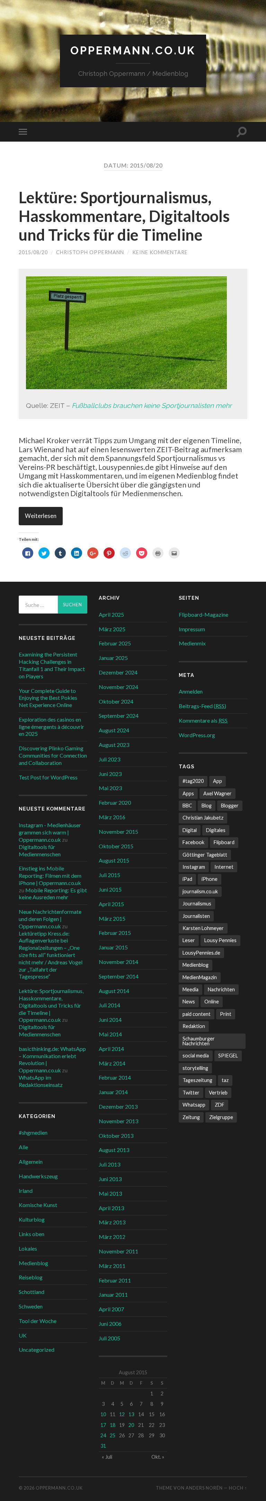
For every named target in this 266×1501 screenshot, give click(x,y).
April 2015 (111, 904)
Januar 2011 (113, 1294)
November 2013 (118, 1121)
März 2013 (112, 1222)
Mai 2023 (110, 788)
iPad (187, 879)
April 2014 (111, 1048)
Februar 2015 (115, 932)
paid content (197, 1014)
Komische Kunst (38, 1204)
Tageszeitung (197, 1080)
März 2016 (112, 817)
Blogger (230, 805)
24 (103, 1435)
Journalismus (197, 903)
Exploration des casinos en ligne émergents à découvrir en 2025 (51, 726)
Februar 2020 (115, 802)
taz (225, 1080)
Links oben (31, 1234)
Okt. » (157, 1457)
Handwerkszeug (38, 1176)
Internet (223, 867)
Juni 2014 (110, 1019)
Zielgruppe (221, 1117)
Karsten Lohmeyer (203, 928)
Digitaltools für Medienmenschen (40, 850)
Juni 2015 (110, 889)
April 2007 (111, 1309)
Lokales (28, 1248)
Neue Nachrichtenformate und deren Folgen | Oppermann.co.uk (50, 918)
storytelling (195, 1068)
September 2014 (119, 976)
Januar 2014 (113, 1092)
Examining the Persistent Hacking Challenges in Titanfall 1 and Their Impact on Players (52, 665)
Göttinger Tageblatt (205, 855)
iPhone (210, 879)
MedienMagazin (200, 977)
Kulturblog (32, 1219)
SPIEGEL (228, 1055)
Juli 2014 (109, 1005)
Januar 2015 (113, 947)
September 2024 (119, 715)
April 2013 (111, 1208)
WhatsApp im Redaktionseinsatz (41, 1081)
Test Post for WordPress (48, 777)
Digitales (215, 830)
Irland (26, 1190)
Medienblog (33, 1263)
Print (225, 1014)
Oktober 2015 (116, 846)
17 (103, 1425)
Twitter (191, 1093)
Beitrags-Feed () (202, 706)
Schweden (31, 1306)
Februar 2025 (115, 643)
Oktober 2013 (116, 1135)
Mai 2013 (110, 1193)
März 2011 (112, 1265)
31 (103, 1446)
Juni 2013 (110, 1179)
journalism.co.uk (200, 891)
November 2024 (118, 687)
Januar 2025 (113, 657)
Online (211, 1001)
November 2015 (118, 831)
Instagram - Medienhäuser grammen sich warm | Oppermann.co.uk (50, 832)
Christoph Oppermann (90, 252)
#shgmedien (33, 1132)
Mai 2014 (110, 1034)
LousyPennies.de (201, 953)
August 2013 (114, 1149)
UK (23, 1335)
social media (196, 1055)
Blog (207, 805)
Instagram (194, 867)
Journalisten (196, 916)
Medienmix (192, 643)
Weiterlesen (40, 515)
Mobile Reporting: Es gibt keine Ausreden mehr (53, 894)
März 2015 (112, 918)
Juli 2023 (109, 759)
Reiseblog (31, 1277)
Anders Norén (204, 1488)
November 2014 (118, 961)
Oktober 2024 (116, 701)
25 (112, 1435)
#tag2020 (193, 781)
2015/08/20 (33, 252)
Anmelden (191, 691)
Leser (189, 940)
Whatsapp (194, 1105)
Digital (190, 830)
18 (112, 1425)
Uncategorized (36, 1349)
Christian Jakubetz (203, 818)
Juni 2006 (110, 1323)
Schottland (31, 1291)
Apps (188, 793)
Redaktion (194, 1026)
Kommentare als (203, 720)
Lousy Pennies (220, 940)
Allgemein (31, 1161)
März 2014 (112, 1063)
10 (103, 1414)
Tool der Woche (37, 1320)
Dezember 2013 (118, 1106)
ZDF (219, 1105)
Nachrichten (221, 989)
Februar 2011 (115, 1280)
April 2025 (111, 614)
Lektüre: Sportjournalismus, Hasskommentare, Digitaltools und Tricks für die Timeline (124, 216)
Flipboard (224, 842)
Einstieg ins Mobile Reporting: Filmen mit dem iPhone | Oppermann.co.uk (50, 875)
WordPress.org (197, 735)
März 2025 (112, 629)
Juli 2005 (109, 1338)
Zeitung (191, 1117)
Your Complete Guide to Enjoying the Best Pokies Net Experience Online (48, 697)
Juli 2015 (109, 875)
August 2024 (114, 730)
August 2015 (114, 860)
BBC (187, 805)
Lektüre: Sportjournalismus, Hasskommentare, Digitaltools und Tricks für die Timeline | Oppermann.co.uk (51, 1005)
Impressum (192, 629)
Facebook (193, 842)
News (189, 1001)
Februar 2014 (115, 1077)
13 (131, 1414)
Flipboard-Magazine (203, 614)
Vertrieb (218, 1093)
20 (131, 1425)
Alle (23, 1147)
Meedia (190, 989)
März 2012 (112, 1236)
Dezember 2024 (118, 672)
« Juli (107, 1457)
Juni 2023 (110, 773)
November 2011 (118, 1251)
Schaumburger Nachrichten (199, 1041)
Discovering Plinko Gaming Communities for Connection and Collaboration (53, 755)
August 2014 (114, 991)
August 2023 (114, 744)
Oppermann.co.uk (133, 50)
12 (122, 1414)
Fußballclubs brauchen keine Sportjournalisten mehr (152, 406)
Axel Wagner (217, 793)
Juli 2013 (109, 1164)
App (217, 781)
